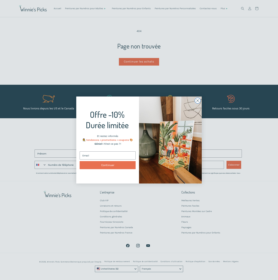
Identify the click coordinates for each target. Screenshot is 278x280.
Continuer (107, 165)
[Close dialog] (197, 100)
